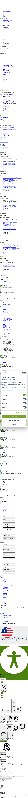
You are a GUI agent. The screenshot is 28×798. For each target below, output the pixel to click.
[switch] (25, 399)
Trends (4, 75)
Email (4, 514)
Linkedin (4, 579)
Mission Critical (6, 106)
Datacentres (5, 133)
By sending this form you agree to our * (13, 794)
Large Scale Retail (6, 100)
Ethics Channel (6, 621)
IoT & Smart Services (7, 135)
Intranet (4, 499)
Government (5, 105)
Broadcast (5, 130)
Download (2, 797)
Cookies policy (6, 617)
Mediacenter (5, 591)
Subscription (5, 561)
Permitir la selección (14, 420)
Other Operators (6, 110)
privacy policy (20, 794)
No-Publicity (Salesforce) (8, 538)
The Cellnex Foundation (8, 77)
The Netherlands (6, 312)
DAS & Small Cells (7, 131)
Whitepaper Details (6, 535)
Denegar (14, 424)
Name (4, 516)
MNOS (4, 109)
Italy (3, 311)
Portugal (4, 322)
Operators (5, 593)
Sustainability (5, 23)
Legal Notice (5, 620)
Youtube (4, 581)
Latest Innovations (6, 164)
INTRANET (5, 615)
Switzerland (5, 326)
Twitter (4, 580)
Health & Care (6, 97)
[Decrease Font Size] (2, 682)
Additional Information (7, 549)
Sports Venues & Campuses (8, 101)
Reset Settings (3, 741)
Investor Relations (6, 590)
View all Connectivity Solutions (6, 94)
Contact (4, 74)
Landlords (5, 594)
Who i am (5, 544)
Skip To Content (3, 739)
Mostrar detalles (20, 412)
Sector (4, 546)
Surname (4, 519)
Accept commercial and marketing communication (11, 796)
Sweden (4, 325)
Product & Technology (7, 585)
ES (3, 15)
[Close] (3, 753)
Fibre (4, 134)
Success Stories (6, 163)
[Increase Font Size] (2, 677)
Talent (4, 24)
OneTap (7, 676)
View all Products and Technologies (7, 127)
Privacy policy (6, 618)
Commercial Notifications (8, 569)
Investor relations (6, 11)
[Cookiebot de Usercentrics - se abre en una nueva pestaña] (21, 373)
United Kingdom (6, 327)
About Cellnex (6, 25)
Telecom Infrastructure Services (9, 129)
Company (5, 521)
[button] (0, 645)
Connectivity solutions (7, 583)
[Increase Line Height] (2, 693)
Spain (4, 324)
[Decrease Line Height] (2, 697)
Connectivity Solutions (7, 20)
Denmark (4, 309)
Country (4, 533)
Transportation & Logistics (8, 102)
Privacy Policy (6, 524)
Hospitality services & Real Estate (10, 99)
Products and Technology (8, 21)
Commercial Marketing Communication (11, 526)
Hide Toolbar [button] (3, 679)
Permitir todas (14, 416)
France (4, 310)
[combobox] (14, 635)
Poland (4, 313)
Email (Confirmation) (7, 529)
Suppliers (4, 595)
